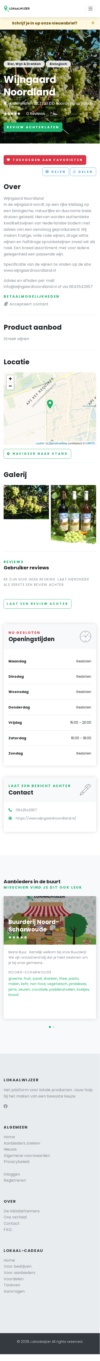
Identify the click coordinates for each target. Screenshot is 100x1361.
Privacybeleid (16, 1161)
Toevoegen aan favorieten (47, 160)
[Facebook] (6, 1106)
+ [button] (10, 379)
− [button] (10, 386)
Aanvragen (14, 1291)
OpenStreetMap (58, 443)
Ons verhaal (15, 1217)
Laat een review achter (37, 604)
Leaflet (40, 443)
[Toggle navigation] (90, 8)
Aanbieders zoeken (22, 1143)
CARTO (90, 443)
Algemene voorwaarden (27, 1155)
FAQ (8, 1229)
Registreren (15, 1180)
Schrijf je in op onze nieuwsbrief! (44, 23)
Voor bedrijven (17, 1266)
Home (9, 1137)
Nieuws (10, 1149)
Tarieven (12, 1285)
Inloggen (12, 1174)
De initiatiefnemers (22, 1211)
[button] (50, 1027)
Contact (12, 1223)
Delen (58, 172)
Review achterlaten (33, 127)
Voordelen (13, 1279)
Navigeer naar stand (39, 454)
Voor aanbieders (19, 1272)
